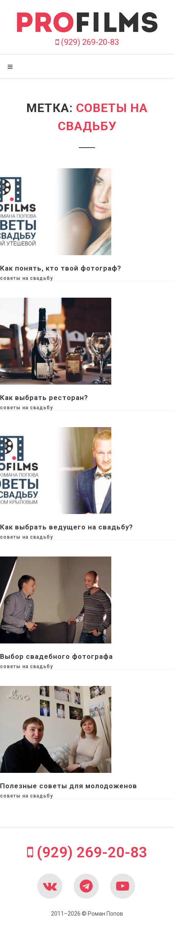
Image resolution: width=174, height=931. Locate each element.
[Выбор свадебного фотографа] (55, 599)
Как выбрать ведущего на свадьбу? (66, 527)
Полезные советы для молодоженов (68, 786)
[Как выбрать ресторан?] (55, 340)
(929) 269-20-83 (89, 42)
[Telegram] (86, 886)
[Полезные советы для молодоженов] (55, 729)
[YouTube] (122, 886)
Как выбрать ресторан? (44, 398)
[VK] (49, 886)
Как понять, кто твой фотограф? (60, 268)
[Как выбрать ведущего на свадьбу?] (55, 470)
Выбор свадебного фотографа (56, 656)
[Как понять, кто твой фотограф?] (55, 211)
